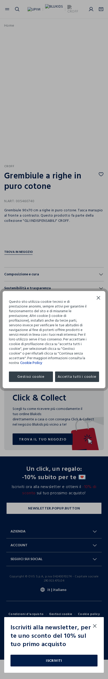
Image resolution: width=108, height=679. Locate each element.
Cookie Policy (31, 363)
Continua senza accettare (98, 298)
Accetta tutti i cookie (77, 377)
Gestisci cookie (31, 377)
